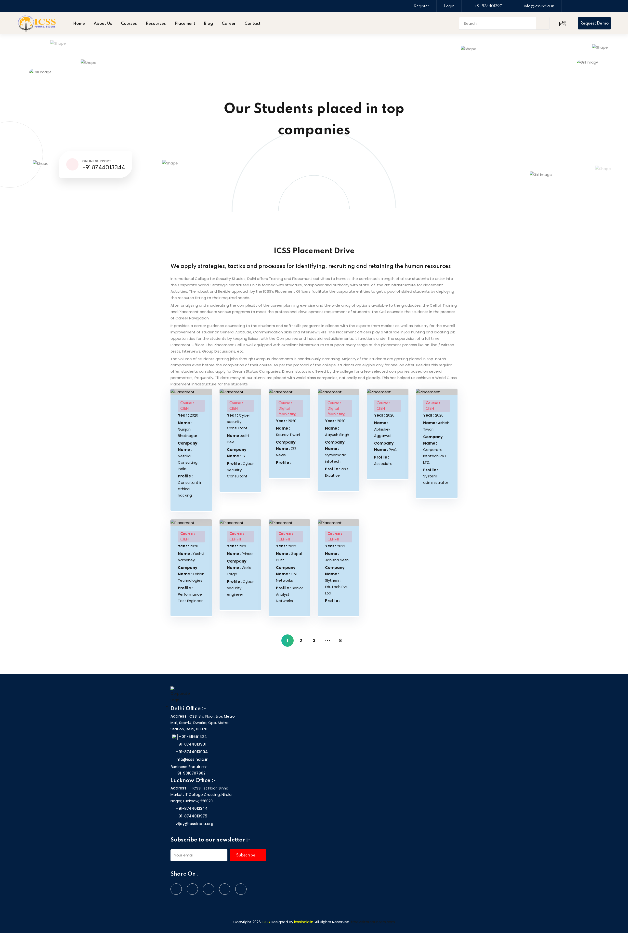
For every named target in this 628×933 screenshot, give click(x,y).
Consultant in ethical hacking (190, 485)
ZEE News (286, 449)
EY (236, 453)
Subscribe (246, 855)
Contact (253, 24)
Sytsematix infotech (335, 452)
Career (229, 24)
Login (449, 6)
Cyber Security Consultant (240, 470)
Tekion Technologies (191, 574)
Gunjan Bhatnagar (187, 429)
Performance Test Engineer (190, 594)
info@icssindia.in (539, 6)
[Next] (354, 640)
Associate (383, 460)
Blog (208, 24)
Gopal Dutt (289, 557)
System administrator (435, 476)
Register (421, 6)
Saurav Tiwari (288, 431)
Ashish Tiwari (436, 426)
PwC (385, 446)
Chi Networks (286, 574)
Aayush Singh (337, 431)
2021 (236, 546)
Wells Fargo (239, 568)
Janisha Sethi (337, 557)
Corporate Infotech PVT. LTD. (435, 449)
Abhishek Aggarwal (382, 429)
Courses (129, 24)
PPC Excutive (336, 472)
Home (79, 24)
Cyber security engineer (240, 588)
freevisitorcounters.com (373, 921)
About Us (103, 24)
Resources (156, 24)
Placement (185, 24)
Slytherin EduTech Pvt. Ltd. (336, 580)
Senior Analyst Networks (289, 594)
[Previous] (274, 640)
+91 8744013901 (489, 6)
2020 (188, 415)
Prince (240, 553)
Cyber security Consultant (238, 422)
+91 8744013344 (103, 167)
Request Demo (594, 23)
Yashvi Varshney (191, 557)
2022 (286, 546)
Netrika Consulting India (187, 456)
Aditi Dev (238, 439)
